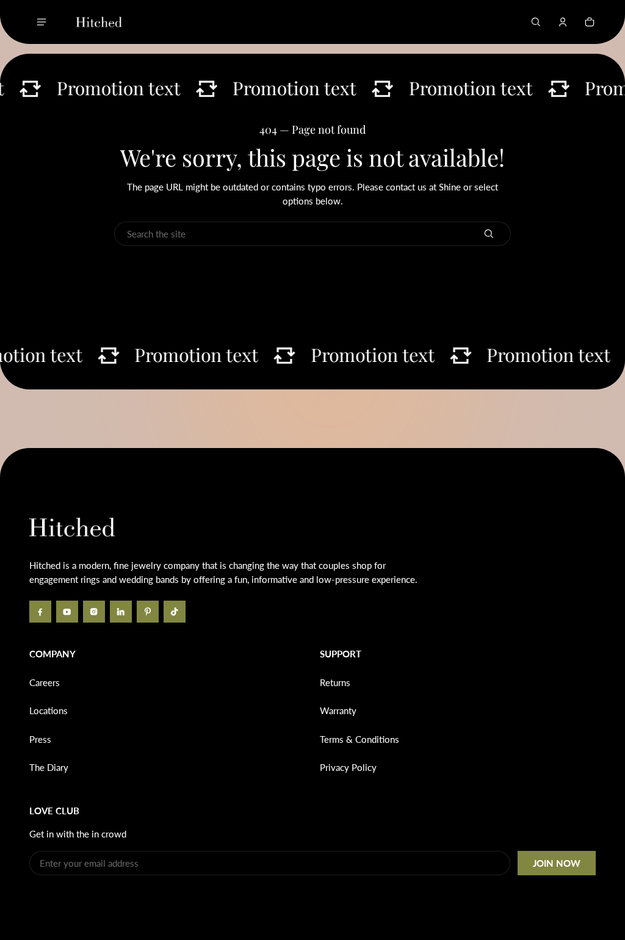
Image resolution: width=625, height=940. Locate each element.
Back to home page (211, 272)
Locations (48, 710)
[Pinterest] (148, 612)
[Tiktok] (175, 612)
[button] (536, 22)
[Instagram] (94, 612)
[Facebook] (40, 612)
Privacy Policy (348, 767)
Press (40, 739)
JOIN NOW (556, 863)
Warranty (338, 710)
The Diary (48, 767)
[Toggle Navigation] (41, 22)
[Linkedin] (121, 612)
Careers (44, 682)
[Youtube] (67, 612)
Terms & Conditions (359, 739)
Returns (335, 682)
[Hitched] (98, 22)
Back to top (66, 466)
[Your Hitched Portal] (563, 22)
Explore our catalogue (414, 272)
